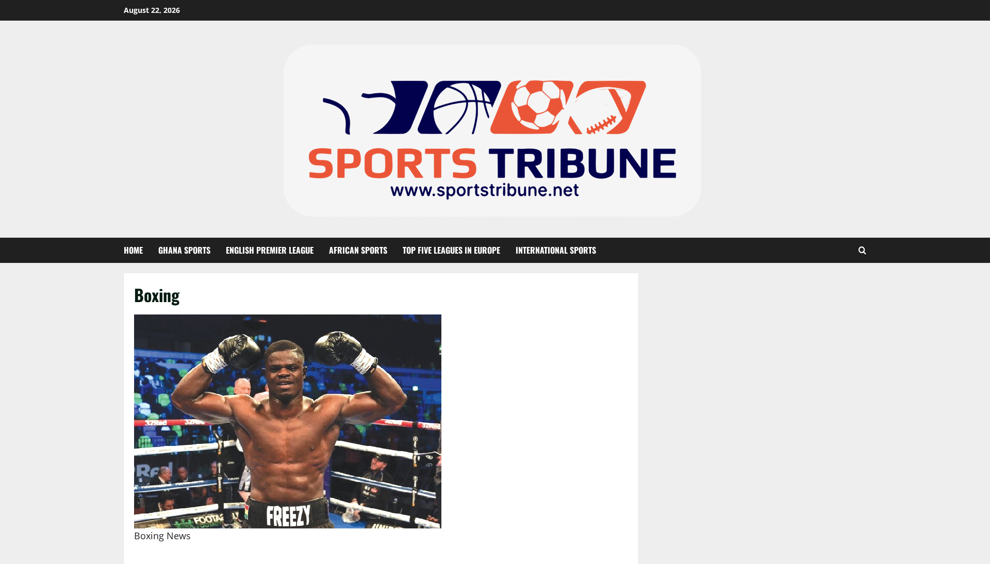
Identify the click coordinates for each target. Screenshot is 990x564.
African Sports (358, 250)
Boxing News (162, 535)
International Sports (556, 250)
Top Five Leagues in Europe (451, 250)
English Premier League (270, 250)
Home (133, 250)
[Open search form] (862, 250)
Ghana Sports (184, 250)
